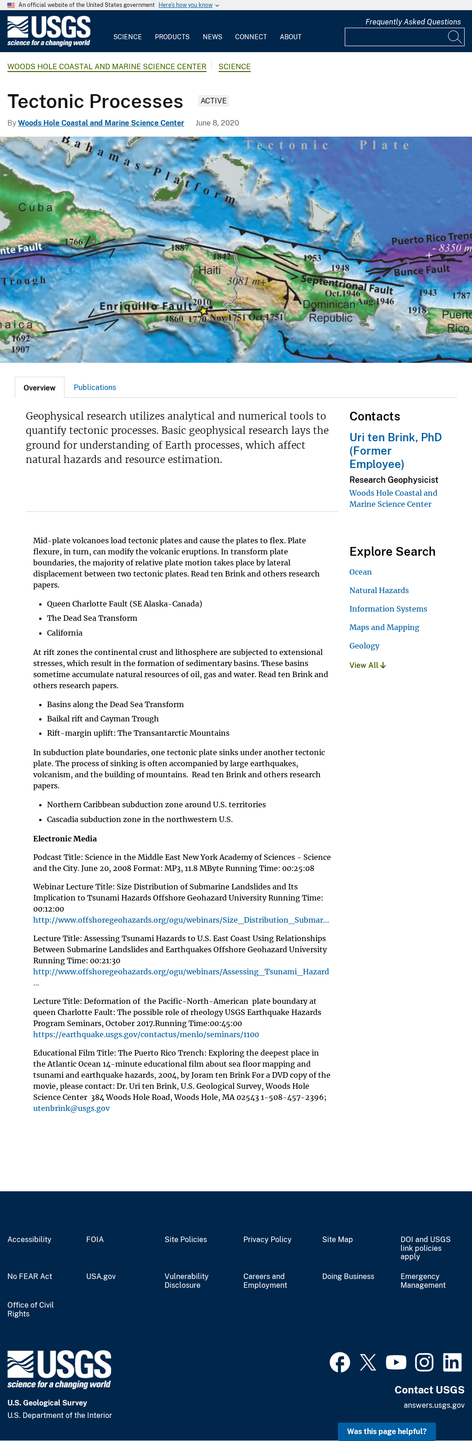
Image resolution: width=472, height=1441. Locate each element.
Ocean (360, 571)
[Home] (48, 44)
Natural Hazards (379, 590)
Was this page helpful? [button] (387, 1431)
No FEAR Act (29, 1277)
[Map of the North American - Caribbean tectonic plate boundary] (236, 250)
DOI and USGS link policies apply (426, 1248)
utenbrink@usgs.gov (71, 1108)
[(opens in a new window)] (340, 1361)
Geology (364, 645)
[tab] (40, 387)
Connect (251, 37)
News (212, 37)
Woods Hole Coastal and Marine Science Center (106, 66)
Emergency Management (423, 1281)
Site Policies (186, 1240)
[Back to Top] (439, 1408)
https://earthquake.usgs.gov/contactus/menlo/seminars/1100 (146, 1034)
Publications (95, 387)
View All (364, 665)
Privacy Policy (267, 1240)
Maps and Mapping (384, 627)
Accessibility (29, 1240)
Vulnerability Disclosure (187, 1281)
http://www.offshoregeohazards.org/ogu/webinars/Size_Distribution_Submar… (181, 920)
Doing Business (348, 1277)
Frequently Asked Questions (413, 22)
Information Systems (388, 608)
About (290, 37)
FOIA (95, 1240)
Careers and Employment (265, 1281)
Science (127, 37)
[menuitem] (127, 31)
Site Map (337, 1240)
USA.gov (101, 1277)
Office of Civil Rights (30, 1309)
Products (172, 37)
